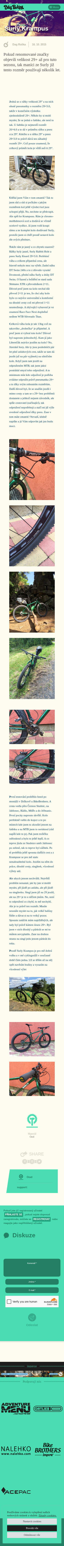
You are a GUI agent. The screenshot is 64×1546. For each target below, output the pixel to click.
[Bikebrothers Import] (48, 1449)
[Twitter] (39, 1161)
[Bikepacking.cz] (14, 7)
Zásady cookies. (48, 1515)
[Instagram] (32, 1161)
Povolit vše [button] (32, 1528)
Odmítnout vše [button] (32, 1534)
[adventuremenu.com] (16, 1408)
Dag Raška (19, 44)
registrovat (41, 1219)
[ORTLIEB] (48, 1408)
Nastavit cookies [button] (32, 1521)
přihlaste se (13, 1214)
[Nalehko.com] (16, 1449)
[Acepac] (16, 1490)
